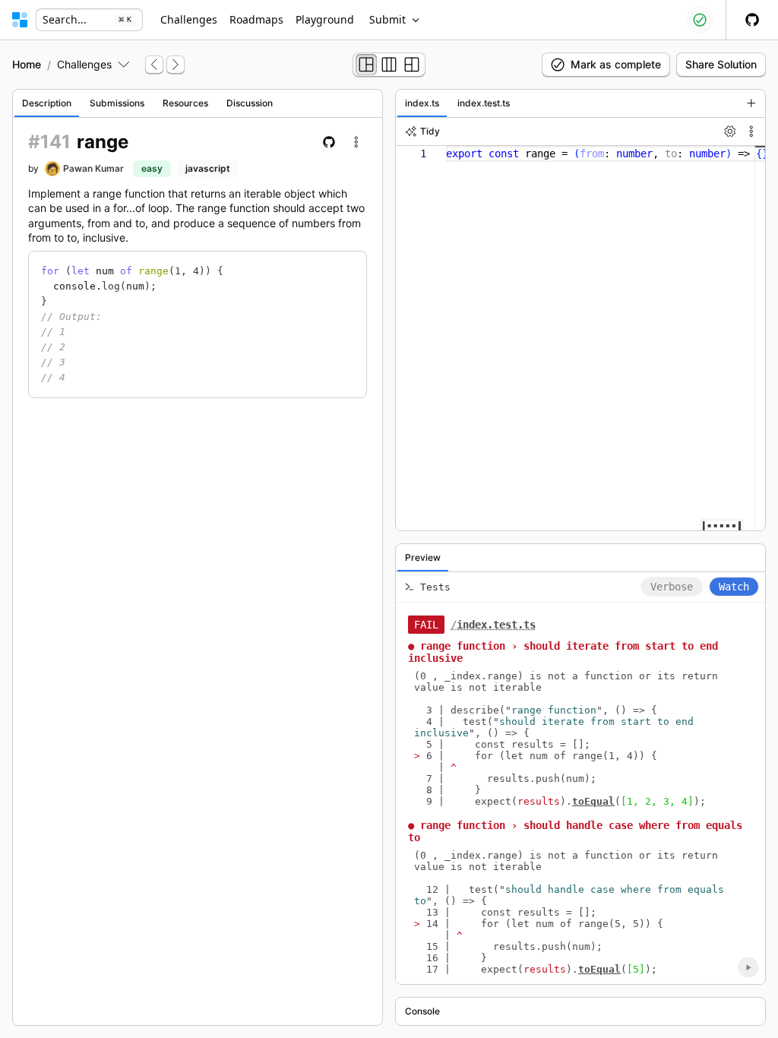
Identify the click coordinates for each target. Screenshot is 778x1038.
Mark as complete (616, 64)
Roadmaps (256, 19)
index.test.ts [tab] (483, 103)
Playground (325, 19)
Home (26, 64)
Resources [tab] (185, 103)
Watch (734, 587)
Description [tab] (46, 103)
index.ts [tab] (422, 103)
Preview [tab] (423, 557)
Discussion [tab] (249, 103)
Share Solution (721, 64)
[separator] (389, 557)
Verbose (671, 587)
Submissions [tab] (117, 103)
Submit (387, 19)
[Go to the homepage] (19, 19)
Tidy (430, 131)
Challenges (188, 19)
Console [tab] (422, 1011)
